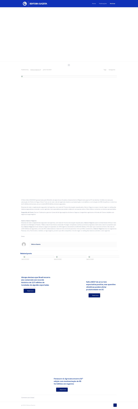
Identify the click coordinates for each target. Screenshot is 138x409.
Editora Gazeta (35, 70)
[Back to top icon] (115, 405)
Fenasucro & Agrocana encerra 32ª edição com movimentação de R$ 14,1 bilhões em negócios (68, 381)
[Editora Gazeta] (35, 3)
